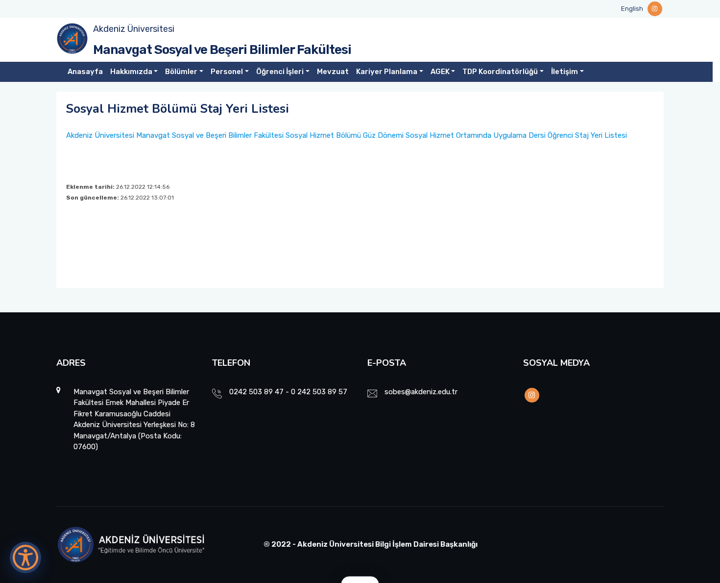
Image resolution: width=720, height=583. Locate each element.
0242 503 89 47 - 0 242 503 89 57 (288, 391)
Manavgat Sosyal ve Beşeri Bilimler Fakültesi (222, 49)
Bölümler (181, 71)
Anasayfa (85, 71)
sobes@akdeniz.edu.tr (420, 391)
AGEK (440, 71)
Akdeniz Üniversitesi (133, 29)
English (632, 8)
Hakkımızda (131, 71)
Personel (227, 71)
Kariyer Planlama (386, 71)
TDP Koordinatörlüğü (500, 71)
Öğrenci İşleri (280, 71)
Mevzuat (333, 71)
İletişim (564, 71)
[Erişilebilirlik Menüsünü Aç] (25, 557)
